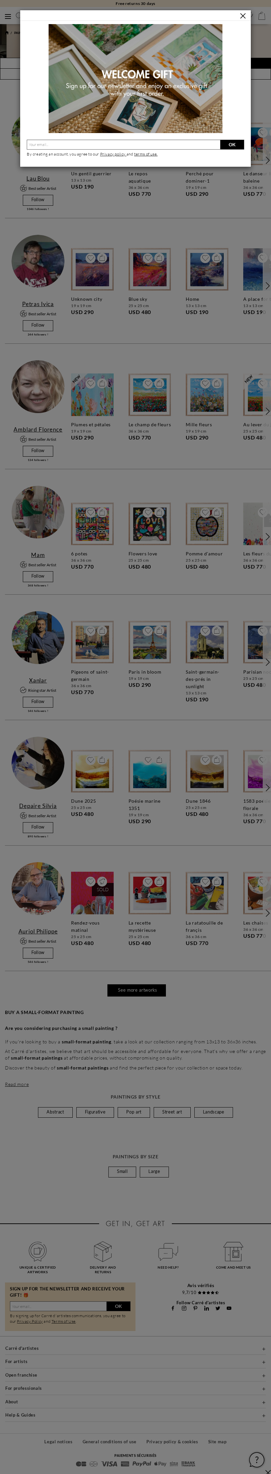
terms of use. (146, 154)
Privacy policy (113, 154)
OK (232, 144)
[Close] (243, 16)
